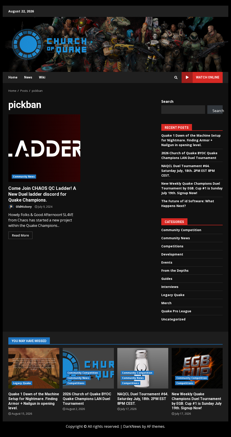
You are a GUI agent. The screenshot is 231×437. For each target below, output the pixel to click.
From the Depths (175, 270)
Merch (166, 303)
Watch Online (207, 77)
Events (166, 262)
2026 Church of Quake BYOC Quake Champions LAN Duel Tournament (88, 368)
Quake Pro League (176, 311)
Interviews (169, 287)
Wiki (42, 77)
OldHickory (23, 207)
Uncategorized (173, 319)
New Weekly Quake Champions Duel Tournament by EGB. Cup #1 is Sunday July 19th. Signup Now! (192, 188)
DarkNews (132, 426)
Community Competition (181, 230)
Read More (20, 235)
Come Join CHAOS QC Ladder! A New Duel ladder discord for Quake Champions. (44, 148)
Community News (24, 176)
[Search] (176, 77)
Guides (166, 278)
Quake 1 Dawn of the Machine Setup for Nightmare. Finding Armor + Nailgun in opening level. (191, 140)
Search (167, 101)
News (28, 77)
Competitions (172, 246)
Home (12, 77)
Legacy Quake (173, 295)
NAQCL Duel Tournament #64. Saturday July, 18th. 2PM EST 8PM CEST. (188, 170)
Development (172, 254)
